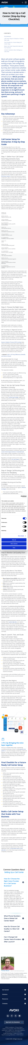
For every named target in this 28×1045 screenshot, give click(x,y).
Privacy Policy (18, 1027)
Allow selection (14, 543)
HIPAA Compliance (9, 1027)
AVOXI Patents (19, 1035)
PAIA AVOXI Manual (19, 1029)
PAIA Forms (4, 1030)
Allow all (14, 539)
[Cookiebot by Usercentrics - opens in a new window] (21, 496)
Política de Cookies (18, 1033)
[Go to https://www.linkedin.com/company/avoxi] (7, 1015)
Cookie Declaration (8, 1033)
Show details (21, 535)
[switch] (25, 522)
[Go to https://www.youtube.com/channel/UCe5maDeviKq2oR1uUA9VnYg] (19, 1015)
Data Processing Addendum (8, 1035)
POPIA (9, 1030)
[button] (14, 1022)
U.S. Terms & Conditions (18, 1030)
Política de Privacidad (8, 1029)
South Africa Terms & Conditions (13, 1032)
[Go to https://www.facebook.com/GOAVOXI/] (11, 1015)
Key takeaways (7, 36)
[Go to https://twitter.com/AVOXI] (15, 1015)
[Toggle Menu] (26, 2)
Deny (14, 547)
